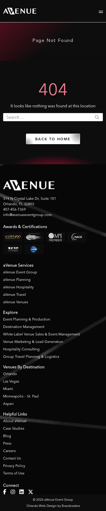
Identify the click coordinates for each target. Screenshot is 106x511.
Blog (7, 436)
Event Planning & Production (26, 319)
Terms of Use (13, 473)
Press (7, 443)
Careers (9, 450)
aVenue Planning (17, 279)
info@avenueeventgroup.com (27, 214)
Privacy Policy (14, 465)
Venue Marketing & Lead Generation (33, 341)
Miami (8, 388)
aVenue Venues (15, 302)
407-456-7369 (14, 209)
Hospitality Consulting (21, 349)
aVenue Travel (14, 294)
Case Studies (13, 428)
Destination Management (23, 326)
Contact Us (12, 458)
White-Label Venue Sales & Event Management (41, 334)
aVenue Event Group (20, 272)
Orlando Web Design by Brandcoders (53, 506)
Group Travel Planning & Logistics (31, 356)
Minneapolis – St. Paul (21, 396)
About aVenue (14, 421)
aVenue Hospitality (18, 287)
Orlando (10, 373)
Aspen (8, 403)
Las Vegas (11, 381)
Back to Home (52, 139)
